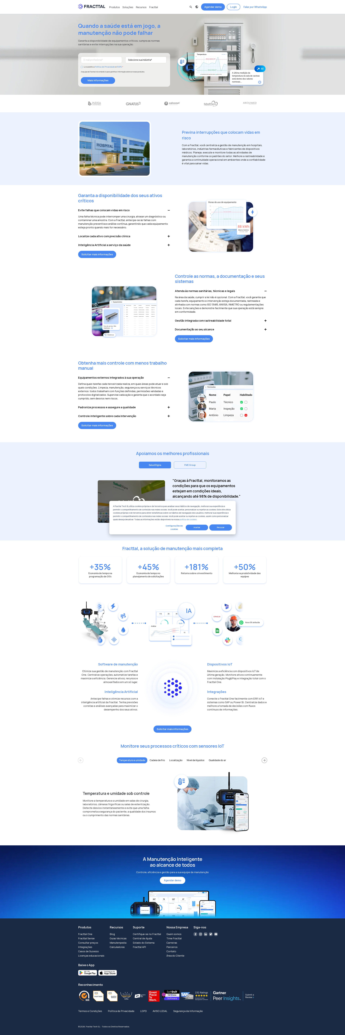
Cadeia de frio (157, 760)
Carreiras (171, 942)
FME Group (190, 465)
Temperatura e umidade (132, 760)
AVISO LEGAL (160, 1011)
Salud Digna (155, 465)
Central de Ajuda (142, 938)
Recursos (141, 7)
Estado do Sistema (143, 942)
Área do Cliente (175, 955)
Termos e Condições (90, 1011)
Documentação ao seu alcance (194, 329)
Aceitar (197, 527)
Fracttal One (85, 934)
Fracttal (153, 7)
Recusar (221, 527)
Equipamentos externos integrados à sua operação (111, 377)
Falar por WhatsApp (255, 6)
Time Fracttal (174, 938)
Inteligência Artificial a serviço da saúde (104, 245)
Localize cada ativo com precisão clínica (104, 236)
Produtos (114, 7)
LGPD (143, 1011)
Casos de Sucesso (88, 951)
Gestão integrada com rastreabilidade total (203, 320)
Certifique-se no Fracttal (147, 934)
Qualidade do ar (217, 760)
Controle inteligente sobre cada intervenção (107, 416)
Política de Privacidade (105, 67)
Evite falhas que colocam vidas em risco (104, 210)
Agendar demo (213, 6)
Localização (175, 760)
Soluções (128, 7)
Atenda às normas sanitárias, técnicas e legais (205, 291)
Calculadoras (117, 947)
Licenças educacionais (91, 955)
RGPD (119, 67)
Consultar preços (88, 942)
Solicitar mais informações (97, 254)
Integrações (85, 947)
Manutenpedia (118, 942)
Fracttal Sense (86, 938)
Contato (171, 951)
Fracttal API (139, 947)
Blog (112, 934)
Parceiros (171, 947)
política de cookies (188, 519)
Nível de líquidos (195, 760)
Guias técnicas (118, 938)
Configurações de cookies (174, 527)
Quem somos (173, 934)
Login (233, 6)
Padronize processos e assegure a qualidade (107, 407)
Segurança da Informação (188, 1011)
